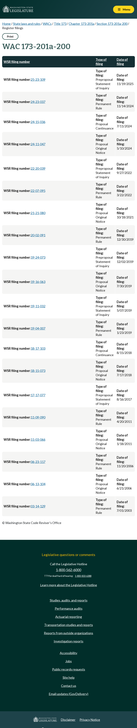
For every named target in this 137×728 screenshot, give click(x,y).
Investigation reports (68, 641)
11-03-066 (38, 439)
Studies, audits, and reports (68, 600)
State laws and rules (26, 24)
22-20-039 (38, 168)
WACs (47, 24)
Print (10, 36)
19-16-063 (38, 282)
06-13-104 (38, 484)
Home (6, 24)
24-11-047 (38, 144)
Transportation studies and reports (68, 625)
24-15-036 (38, 122)
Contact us (68, 686)
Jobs (68, 661)
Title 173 (60, 24)
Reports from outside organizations (68, 633)
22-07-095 (38, 191)
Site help (69, 677)
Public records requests (68, 669)
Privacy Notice (90, 720)
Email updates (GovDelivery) (68, 694)
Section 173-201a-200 (112, 24)
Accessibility (68, 653)
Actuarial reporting (68, 617)
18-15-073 (38, 371)
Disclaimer (68, 720)
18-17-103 (38, 348)
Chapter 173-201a (81, 24)
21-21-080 (38, 213)
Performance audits (68, 608)
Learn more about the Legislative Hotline (68, 585)
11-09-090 (38, 417)
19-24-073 (38, 257)
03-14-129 (38, 506)
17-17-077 (38, 395)
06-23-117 (38, 462)
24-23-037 (38, 102)
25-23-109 (38, 79)
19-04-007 (38, 328)
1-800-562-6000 (68, 570)
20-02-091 (38, 235)
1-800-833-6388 (83, 576)
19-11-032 (38, 306)
